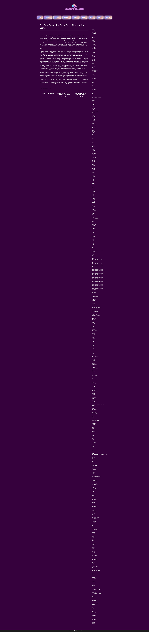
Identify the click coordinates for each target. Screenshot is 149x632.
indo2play (93, 464)
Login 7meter (94, 400)
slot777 (93, 51)
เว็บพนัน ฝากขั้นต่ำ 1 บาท (96, 68)
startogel (93, 494)
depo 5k (93, 81)
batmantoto (94, 521)
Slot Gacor (93, 244)
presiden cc (94, 436)
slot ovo (93, 611)
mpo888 (93, 446)
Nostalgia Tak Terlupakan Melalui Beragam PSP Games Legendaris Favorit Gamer (63, 93)
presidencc (93, 443)
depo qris (93, 370)
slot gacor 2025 (94, 579)
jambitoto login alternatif (96, 524)
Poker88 (93, 563)
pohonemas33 (94, 529)
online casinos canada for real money (98, 404)
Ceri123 (93, 179)
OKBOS (93, 541)
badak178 (93, 36)
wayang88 (93, 604)
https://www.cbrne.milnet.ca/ (97, 515)
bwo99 (93, 345)
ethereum (93, 303)
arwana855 (93, 92)
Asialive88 (93, 585)
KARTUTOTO (94, 449)
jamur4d (93, 466)
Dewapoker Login (95, 566)
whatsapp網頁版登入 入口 (96, 218)
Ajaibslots (93, 575)
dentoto (93, 507)
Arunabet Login (94, 577)
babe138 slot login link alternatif (97, 530)
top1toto (93, 393)
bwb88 (93, 233)
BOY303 (93, 567)
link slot (93, 82)
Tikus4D (93, 232)
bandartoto (94, 440)
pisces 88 (93, 596)
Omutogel (93, 473)
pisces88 (93, 623)
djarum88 (93, 391)
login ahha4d (94, 499)
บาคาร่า (93, 336)
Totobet (93, 340)
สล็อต (92, 105)
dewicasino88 (94, 299)
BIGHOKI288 (94, 381)
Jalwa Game (94, 379)
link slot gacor (94, 560)
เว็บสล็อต (93, 44)
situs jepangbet (67, 38)
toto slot (93, 63)
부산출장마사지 (94, 424)
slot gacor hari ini (94, 70)
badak (93, 240)
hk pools (93, 341)
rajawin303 (93, 498)
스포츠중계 (93, 622)
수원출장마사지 (94, 423)
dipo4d (93, 411)
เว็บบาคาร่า (93, 135)
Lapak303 (93, 562)
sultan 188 (93, 60)
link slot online (94, 62)
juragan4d (93, 184)
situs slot (93, 56)
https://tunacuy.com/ (95, 111)
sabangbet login (94, 559)
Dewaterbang (94, 578)
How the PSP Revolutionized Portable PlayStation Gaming (47, 92)
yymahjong (94, 431)
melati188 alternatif (95, 311)
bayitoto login (94, 32)
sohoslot (93, 319)
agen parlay (94, 297)
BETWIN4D (93, 468)
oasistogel (93, 510)
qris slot (93, 398)
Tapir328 (93, 94)
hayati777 (93, 605)
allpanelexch (94, 412)
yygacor (93, 453)
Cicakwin (93, 186)
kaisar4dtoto (94, 479)
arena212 (93, 156)
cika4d (93, 549)
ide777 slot (93, 323)
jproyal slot (93, 295)
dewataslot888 (94, 475)
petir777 (93, 382)
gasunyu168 (94, 488)
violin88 (93, 599)
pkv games (93, 386)
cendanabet (94, 612)
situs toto (93, 405)
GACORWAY (94, 192)
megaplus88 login (95, 383)
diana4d (93, 73)
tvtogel (93, 438)
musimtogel (94, 469)
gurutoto (93, 187)
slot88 (93, 40)
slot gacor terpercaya (95, 603)
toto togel (93, 551)
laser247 (93, 406)
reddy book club (94, 409)
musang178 (94, 124)
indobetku (93, 472)
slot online (93, 588)
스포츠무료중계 (94, 355)
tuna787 (93, 123)
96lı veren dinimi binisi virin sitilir (97, 250)
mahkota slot (94, 292)
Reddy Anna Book (95, 425)
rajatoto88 (93, 366)
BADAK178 (93, 100)
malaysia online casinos (96, 570)
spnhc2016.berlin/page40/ (96, 307)
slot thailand (94, 327)
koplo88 (93, 608)
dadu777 (93, 108)
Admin (42, 32)
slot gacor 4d (94, 71)
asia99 (93, 548)
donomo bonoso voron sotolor (97, 593)
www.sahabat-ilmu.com (96, 177)
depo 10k (93, 445)
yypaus (93, 461)
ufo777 (93, 430)
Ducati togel (94, 318)
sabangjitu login (94, 555)
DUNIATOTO (94, 450)
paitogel (93, 487)
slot (92, 67)
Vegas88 (93, 581)
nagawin (93, 539)
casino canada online (95, 420)
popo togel (93, 59)
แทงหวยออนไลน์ (94, 330)
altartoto (93, 29)
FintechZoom (94, 190)
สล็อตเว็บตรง (94, 48)
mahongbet (94, 45)
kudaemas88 (94, 389)
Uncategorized (61, 32)
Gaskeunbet (94, 582)
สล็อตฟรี (93, 96)
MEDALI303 (94, 543)
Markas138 (93, 528)
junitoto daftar (94, 291)
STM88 (93, 221)
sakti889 (93, 408)
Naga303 (93, 390)
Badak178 (93, 143)
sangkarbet (94, 53)
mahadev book (94, 413)
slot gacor (93, 66)
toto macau (94, 153)
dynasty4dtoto (94, 480)
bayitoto (93, 57)
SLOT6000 (93, 183)
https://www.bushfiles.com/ (96, 476)
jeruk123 (93, 421)
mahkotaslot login (95, 312)
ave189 (93, 195)
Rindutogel (93, 470)
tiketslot (93, 594)
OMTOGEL (93, 502)
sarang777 (93, 505)
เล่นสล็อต (93, 130)
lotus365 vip (94, 442)
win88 (93, 558)
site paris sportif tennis (95, 308)
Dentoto (93, 509)
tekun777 (93, 434)
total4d (93, 428)
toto (92, 55)
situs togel (93, 201)
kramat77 (93, 209)
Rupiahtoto (94, 490)
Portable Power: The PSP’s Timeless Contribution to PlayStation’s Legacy (80, 93)
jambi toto (93, 533)
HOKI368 (93, 401)
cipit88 (93, 34)
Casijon (93, 74)
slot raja (93, 597)
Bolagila (93, 584)
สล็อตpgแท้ (93, 75)
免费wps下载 (94, 212)
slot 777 (93, 607)
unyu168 (93, 522)
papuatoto (93, 321)
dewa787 (93, 119)
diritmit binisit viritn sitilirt (96, 589)
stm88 (93, 326)
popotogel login (94, 47)
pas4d (93, 352)
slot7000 (93, 417)
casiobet (93, 573)
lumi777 (93, 545)
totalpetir (93, 460)
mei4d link (93, 310)
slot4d (93, 43)
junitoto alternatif (95, 314)
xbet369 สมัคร (94, 419)
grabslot (93, 571)
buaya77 (93, 300)
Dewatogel (93, 586)
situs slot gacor (94, 506)
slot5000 (93, 610)
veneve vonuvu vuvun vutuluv (97, 590)
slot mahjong (94, 301)
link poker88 (94, 325)
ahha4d (93, 416)
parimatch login (94, 207)
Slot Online (93, 618)
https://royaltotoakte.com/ (96, 97)
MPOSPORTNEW (94, 465)
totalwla (93, 458)
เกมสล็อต (93, 109)
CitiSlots (93, 565)
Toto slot (93, 344)
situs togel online (94, 364)
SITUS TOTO (94, 322)
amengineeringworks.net (96, 296)
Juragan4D (93, 222)
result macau (94, 592)
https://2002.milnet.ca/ (95, 517)
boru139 (93, 402)
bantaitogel (94, 33)
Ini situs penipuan (95, 227)
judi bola (93, 160)
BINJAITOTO (94, 511)
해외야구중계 (94, 289)
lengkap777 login (94, 375)
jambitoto (93, 536)
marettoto (93, 306)
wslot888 (93, 477)
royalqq (93, 439)
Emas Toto (93, 371)
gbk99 (93, 217)
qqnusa (93, 503)
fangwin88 (93, 37)
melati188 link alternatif (96, 315)
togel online (94, 30)
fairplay (93, 415)
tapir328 (93, 255)
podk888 (93, 137)
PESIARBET (93, 367)
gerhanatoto (94, 293)
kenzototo (93, 387)
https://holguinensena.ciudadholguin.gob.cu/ (99, 454)
